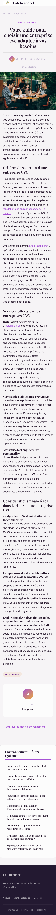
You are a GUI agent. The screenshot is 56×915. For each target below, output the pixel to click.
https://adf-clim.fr (39, 245)
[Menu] (50, 3)
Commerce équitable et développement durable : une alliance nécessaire (27, 817)
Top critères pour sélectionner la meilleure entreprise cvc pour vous (25, 847)
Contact (38, 897)
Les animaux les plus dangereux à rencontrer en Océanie (24, 827)
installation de (12, 325)
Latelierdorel (23, 3)
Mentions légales (22, 897)
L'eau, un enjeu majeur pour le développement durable (23, 787)
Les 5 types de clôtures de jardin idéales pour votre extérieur (27, 767)
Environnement (19, 13)
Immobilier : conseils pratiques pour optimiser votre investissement (26, 797)
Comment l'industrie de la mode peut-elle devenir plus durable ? (27, 837)
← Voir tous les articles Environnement (24, 726)
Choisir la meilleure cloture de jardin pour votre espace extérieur (26, 777)
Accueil (6, 13)
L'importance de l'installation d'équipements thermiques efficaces (25, 807)
